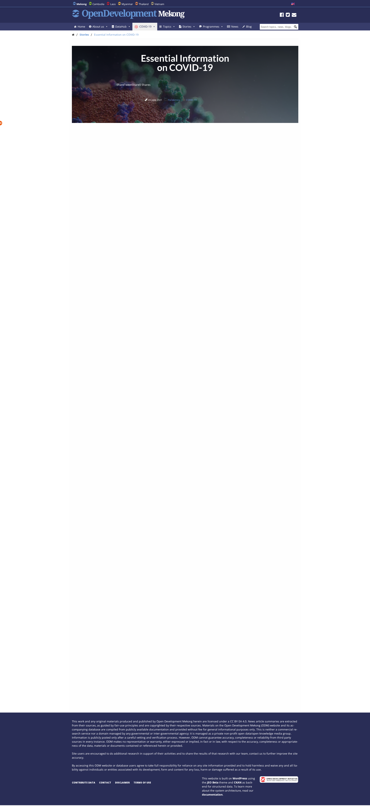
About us (98, 26)
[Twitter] (288, 15)
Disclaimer (122, 782)
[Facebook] (282, 15)
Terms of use (142, 782)
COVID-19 (145, 26)
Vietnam (159, 4)
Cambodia (98, 4)
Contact (105, 782)
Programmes (211, 26)
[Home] (73, 34)
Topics (167, 26)
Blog (249, 26)
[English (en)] (293, 4)
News (234, 26)
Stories (186, 26)
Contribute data (83, 782)
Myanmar (127, 4)
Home (81, 26)
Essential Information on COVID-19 (116, 34)
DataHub (121, 26)
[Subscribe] (294, 15)
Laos (113, 4)
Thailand (144, 4)
